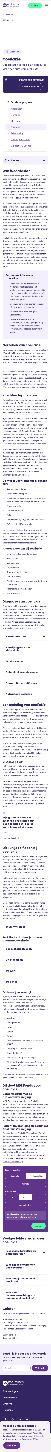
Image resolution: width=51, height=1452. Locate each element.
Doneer (38, 1225)
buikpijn (43, 456)
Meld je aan (12, 1445)
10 (27, 1197)
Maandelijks (37, 1176)
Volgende (40, 1367)
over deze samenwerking (36, 1120)
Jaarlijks (25, 1184)
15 (11, 1197)
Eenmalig (15, 1176)
